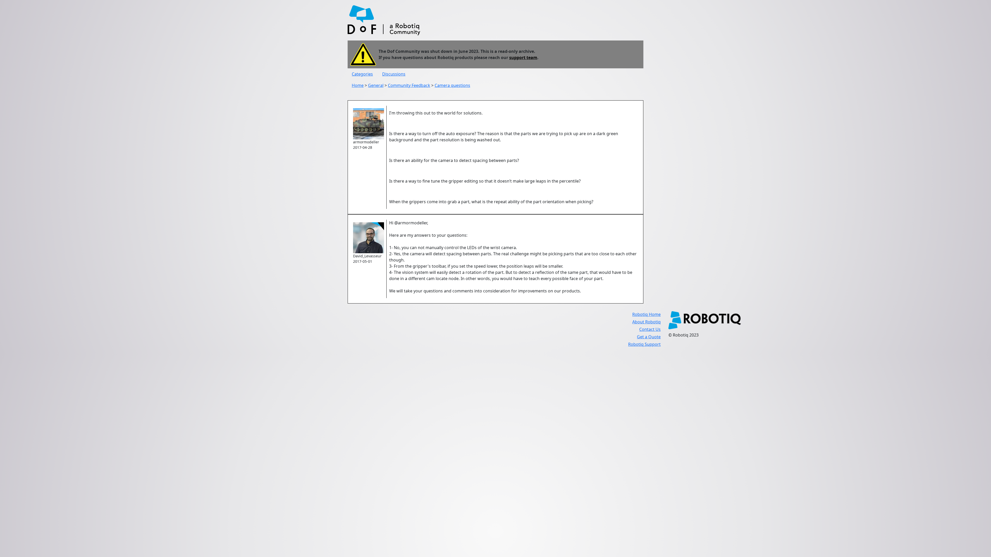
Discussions (393, 74)
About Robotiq (646, 322)
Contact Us (650, 329)
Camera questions (452, 85)
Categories (362, 74)
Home (358, 85)
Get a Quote (649, 337)
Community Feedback (409, 85)
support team (523, 57)
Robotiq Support (644, 344)
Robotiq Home (646, 314)
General (375, 85)
